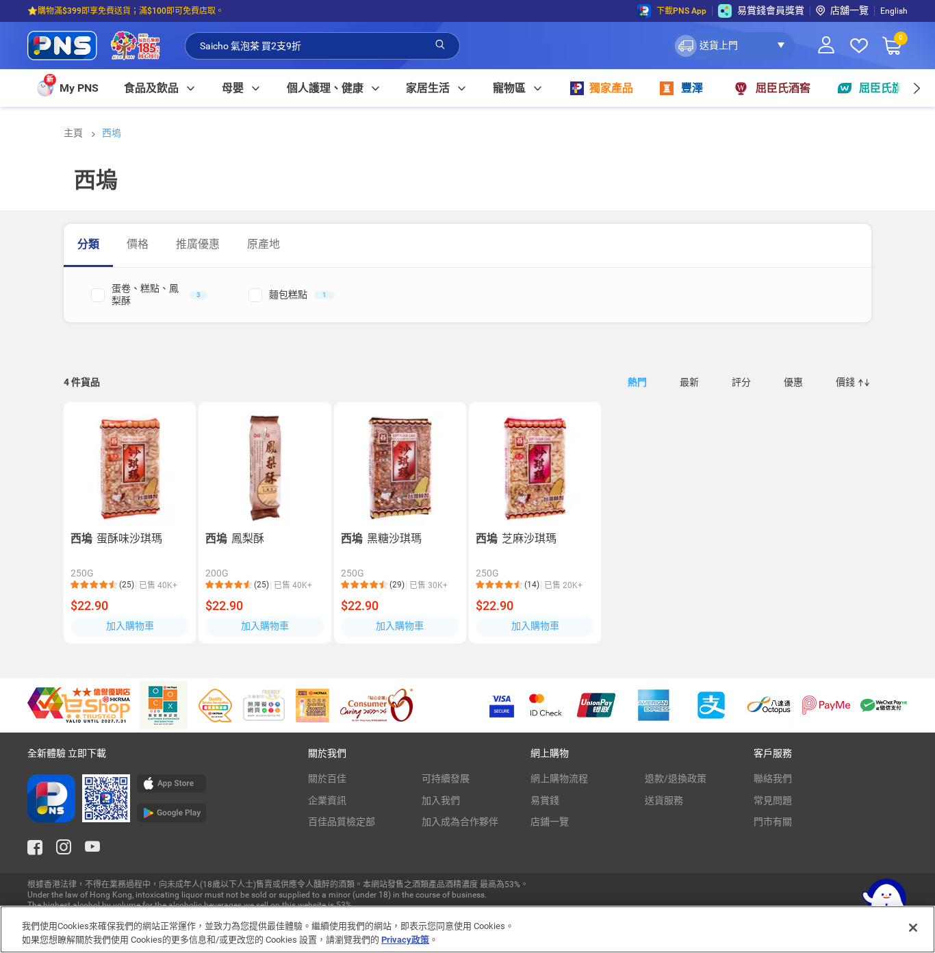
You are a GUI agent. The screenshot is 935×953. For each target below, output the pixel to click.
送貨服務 (664, 800)
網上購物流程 (559, 778)
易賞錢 (544, 800)
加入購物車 (130, 625)
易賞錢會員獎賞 (770, 10)
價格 (138, 244)
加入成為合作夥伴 (460, 821)
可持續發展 (446, 778)
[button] (733, 46)
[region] (467, 929)
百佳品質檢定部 (341, 821)
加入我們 (441, 800)
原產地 (263, 244)
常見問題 (773, 800)
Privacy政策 (405, 939)
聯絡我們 (773, 778)
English (894, 11)
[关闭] (913, 928)
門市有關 (773, 821)
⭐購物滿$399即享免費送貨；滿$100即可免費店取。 (125, 11)
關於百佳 (327, 778)
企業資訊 (327, 800)
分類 (88, 244)
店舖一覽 (849, 10)
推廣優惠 (198, 244)
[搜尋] (440, 45)
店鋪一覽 (549, 821)
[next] (916, 88)
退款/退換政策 (675, 778)
